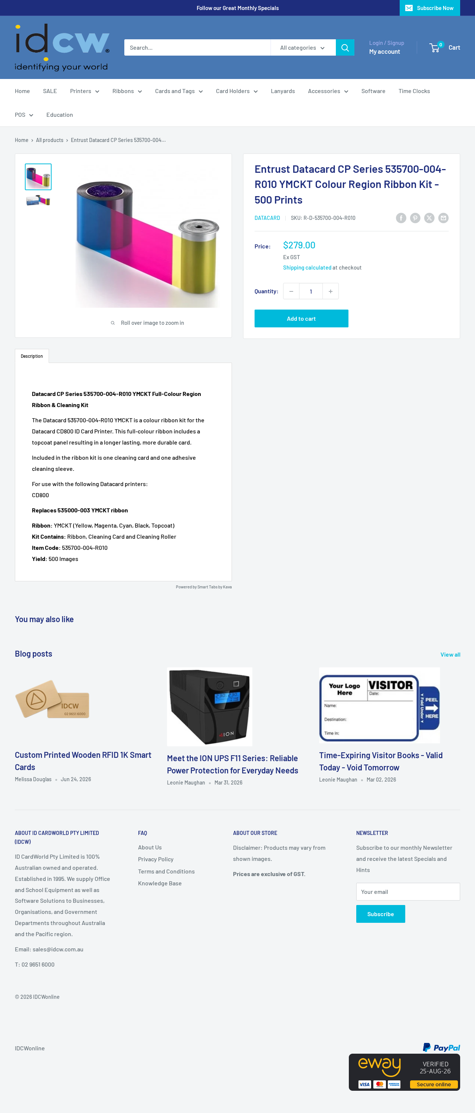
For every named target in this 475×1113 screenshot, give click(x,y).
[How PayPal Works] (441, 1047)
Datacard (267, 218)
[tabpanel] (123, 472)
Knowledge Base (160, 882)
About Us (150, 847)
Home (22, 90)
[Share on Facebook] (401, 217)
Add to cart (301, 318)
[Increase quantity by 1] (330, 291)
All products (49, 140)
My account (384, 51)
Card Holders (233, 90)
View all (451, 654)
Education (59, 114)
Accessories (324, 90)
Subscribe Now (435, 7)
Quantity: (267, 291)
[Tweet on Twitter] (429, 217)
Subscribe (380, 913)
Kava (227, 586)
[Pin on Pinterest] (415, 217)
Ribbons (123, 90)
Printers (80, 90)
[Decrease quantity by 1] (291, 291)
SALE (50, 90)
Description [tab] (32, 356)
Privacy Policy (156, 858)
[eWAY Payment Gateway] (404, 1059)
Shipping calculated (307, 267)
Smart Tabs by (210, 586)
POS (20, 114)
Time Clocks (414, 90)
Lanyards (283, 90)
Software (373, 90)
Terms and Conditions (166, 871)
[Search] (345, 47)
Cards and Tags (175, 90)
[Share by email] (443, 217)
